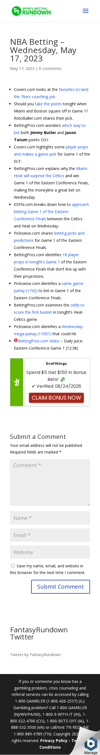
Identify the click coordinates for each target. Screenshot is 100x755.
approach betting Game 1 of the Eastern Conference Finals (51, 211)
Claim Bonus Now (56, 398)
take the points (48, 103)
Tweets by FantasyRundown (35, 654)
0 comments (50, 68)
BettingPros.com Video (38, 341)
